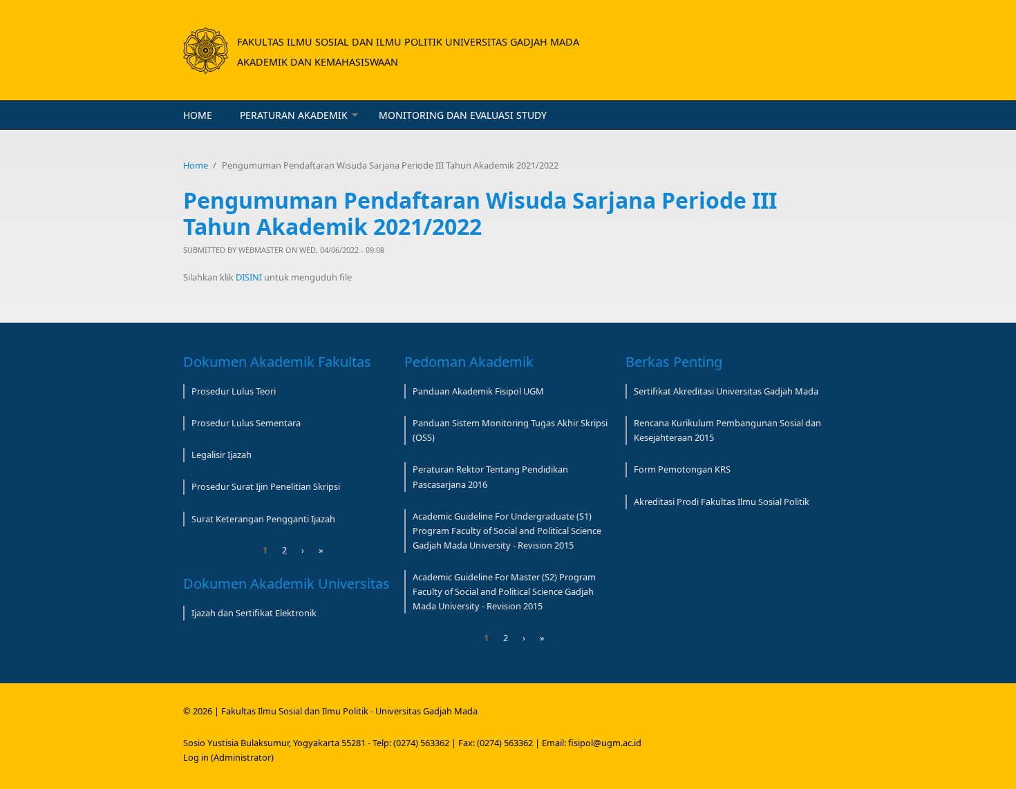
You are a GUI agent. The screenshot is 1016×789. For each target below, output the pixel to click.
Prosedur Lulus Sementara (246, 423)
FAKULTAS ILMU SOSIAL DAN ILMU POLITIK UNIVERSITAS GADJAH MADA (408, 41)
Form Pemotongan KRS (682, 469)
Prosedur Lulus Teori (233, 391)
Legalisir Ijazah (221, 454)
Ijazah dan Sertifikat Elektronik (254, 613)
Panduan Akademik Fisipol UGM (478, 391)
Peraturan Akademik (294, 115)
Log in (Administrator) (228, 757)
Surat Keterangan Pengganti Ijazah (263, 519)
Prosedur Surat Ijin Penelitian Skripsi (265, 486)
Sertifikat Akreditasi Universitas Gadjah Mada (726, 391)
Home (197, 115)
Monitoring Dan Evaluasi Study (463, 115)
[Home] (205, 50)
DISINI (250, 277)
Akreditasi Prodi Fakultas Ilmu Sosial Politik (721, 501)
